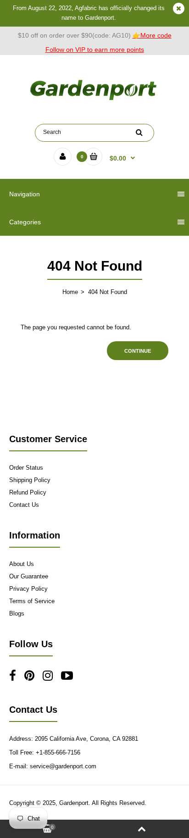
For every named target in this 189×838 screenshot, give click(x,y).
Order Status (26, 467)
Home (70, 292)
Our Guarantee (28, 576)
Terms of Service (32, 601)
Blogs (16, 613)
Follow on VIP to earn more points (94, 49)
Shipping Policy (29, 480)
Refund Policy (27, 492)
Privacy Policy (28, 588)
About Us (21, 564)
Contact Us (24, 504)
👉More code (152, 35)
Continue (137, 351)
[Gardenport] (94, 100)
